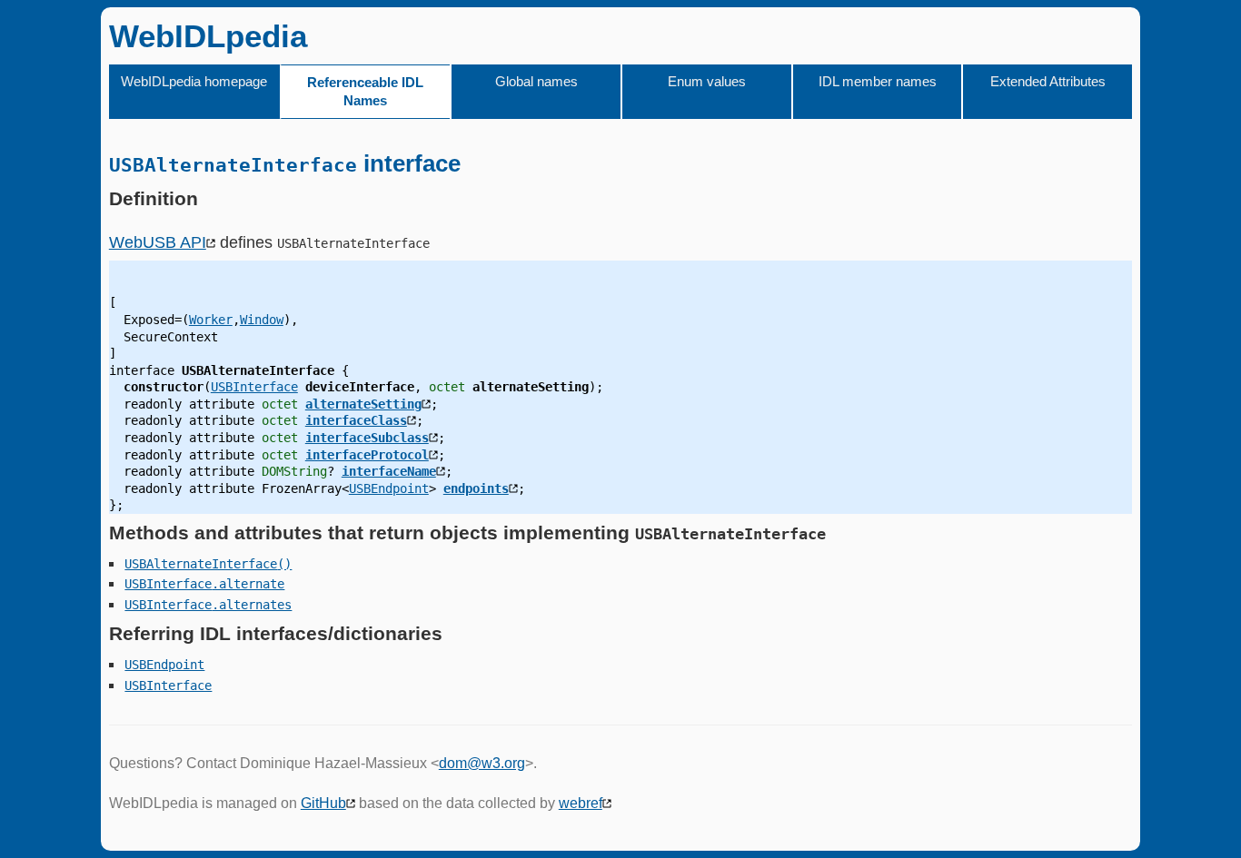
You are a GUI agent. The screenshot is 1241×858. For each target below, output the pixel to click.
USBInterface (254, 387)
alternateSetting (363, 404)
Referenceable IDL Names (365, 91)
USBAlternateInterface (200, 564)
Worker (211, 319)
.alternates (252, 604)
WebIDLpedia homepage (194, 81)
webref (580, 803)
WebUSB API (157, 242)
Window (261, 319)
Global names (536, 81)
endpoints (476, 488)
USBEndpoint (389, 488)
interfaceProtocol (367, 455)
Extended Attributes (1048, 81)
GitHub (323, 803)
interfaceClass (356, 420)
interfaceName (389, 471)
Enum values (707, 81)
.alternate (248, 584)
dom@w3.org (482, 763)
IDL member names (878, 81)
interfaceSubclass (367, 437)
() (284, 564)
